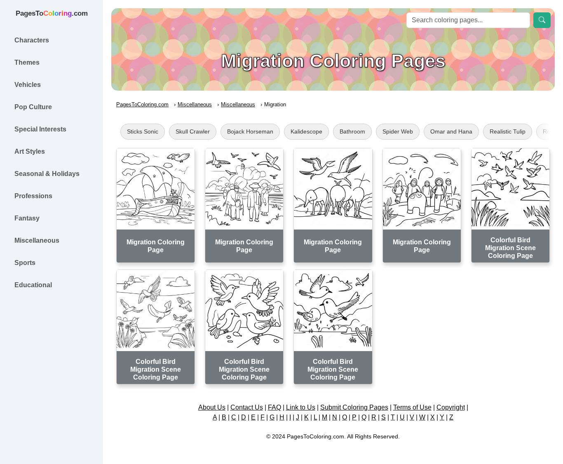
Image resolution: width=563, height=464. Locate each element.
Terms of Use (412, 407)
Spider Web (397, 131)
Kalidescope (306, 131)
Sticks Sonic (142, 131)
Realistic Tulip (507, 131)
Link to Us (300, 407)
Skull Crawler (193, 131)
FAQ (274, 407)
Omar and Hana (451, 131)
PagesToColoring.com (142, 104)
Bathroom (352, 131)
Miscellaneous (195, 104)
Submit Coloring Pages (354, 407)
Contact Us (246, 407)
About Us (211, 407)
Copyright (450, 407)
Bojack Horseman (250, 131)
